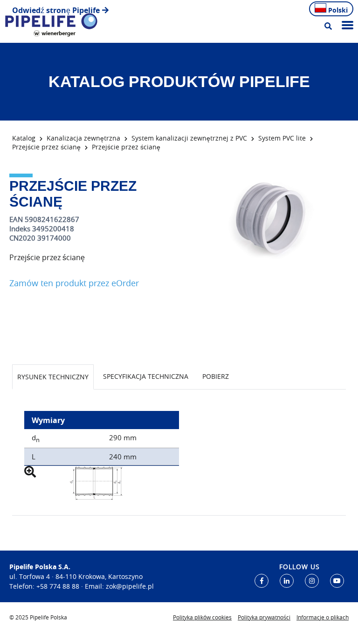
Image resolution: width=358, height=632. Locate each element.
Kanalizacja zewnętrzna (83, 138)
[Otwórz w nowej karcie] (261, 581)
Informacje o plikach (322, 617)
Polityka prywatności (264, 617)
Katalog (23, 138)
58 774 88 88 (59, 586)
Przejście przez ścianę (46, 146)
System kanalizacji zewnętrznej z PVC (189, 138)
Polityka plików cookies (202, 617)
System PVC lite (282, 138)
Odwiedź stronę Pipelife (56, 10)
